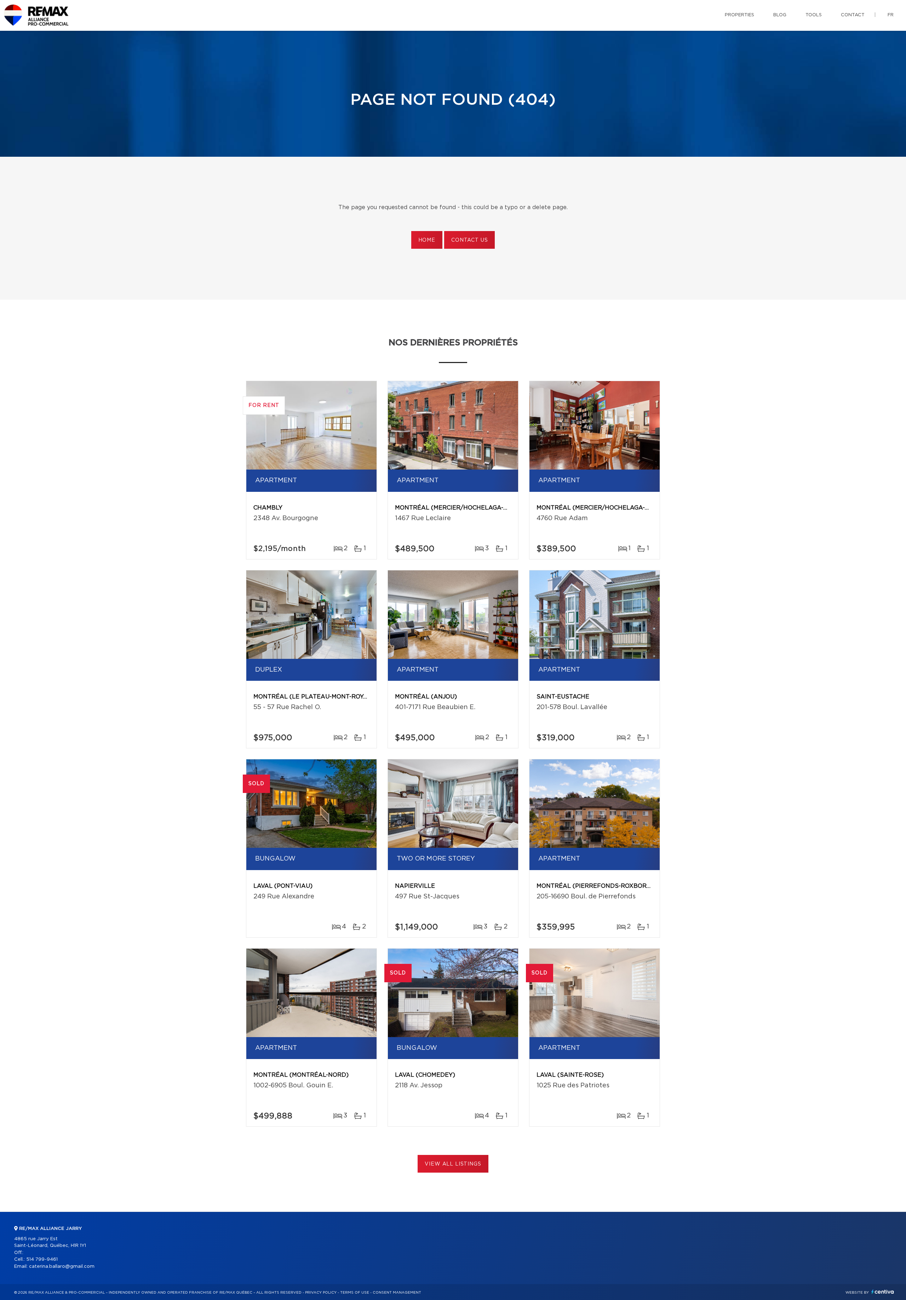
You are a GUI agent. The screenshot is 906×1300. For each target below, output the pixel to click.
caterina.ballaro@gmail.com (61, 1266)
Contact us (469, 240)
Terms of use (354, 1292)
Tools (813, 15)
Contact (853, 15)
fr (891, 15)
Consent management (397, 1292)
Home (426, 240)
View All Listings (453, 1164)
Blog (779, 15)
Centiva (882, 1291)
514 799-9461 (42, 1259)
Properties (739, 15)
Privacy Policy (321, 1292)
